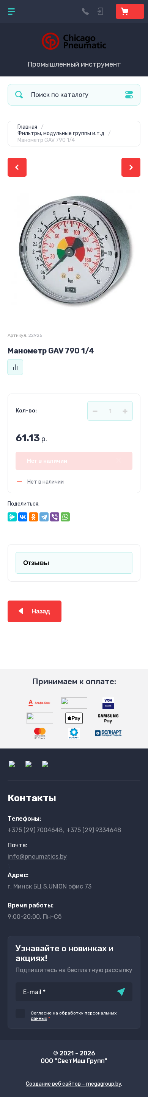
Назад (40, 611)
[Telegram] (44, 516)
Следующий (130, 167)
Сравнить (15, 367)
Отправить (121, 991)
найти (19, 95)
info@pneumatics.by (37, 856)
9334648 (93, 830)
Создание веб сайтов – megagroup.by (73, 1084)
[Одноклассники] (33, 516)
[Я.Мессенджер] (12, 516)
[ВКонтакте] (22, 516)
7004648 (35, 830)
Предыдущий (17, 167)
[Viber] (54, 516)
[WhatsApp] (65, 516)
